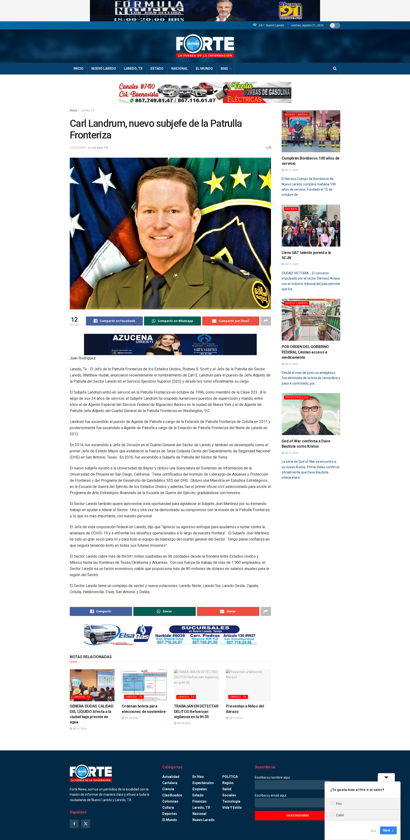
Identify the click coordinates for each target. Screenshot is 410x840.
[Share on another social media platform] (266, 321)
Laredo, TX (133, 68)
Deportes (169, 814)
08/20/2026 (131, 718)
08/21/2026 (79, 728)
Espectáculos (296, 397)
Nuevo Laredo (103, 68)
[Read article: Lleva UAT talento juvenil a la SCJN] (311, 226)
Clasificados (172, 795)
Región (227, 783)
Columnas (170, 801)
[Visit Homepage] (205, 46)
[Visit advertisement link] (205, 10)
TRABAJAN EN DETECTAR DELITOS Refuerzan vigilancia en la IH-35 (196, 711)
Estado (156, 68)
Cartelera (169, 783)
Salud (226, 789)
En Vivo (198, 777)
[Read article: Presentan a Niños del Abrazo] (248, 685)
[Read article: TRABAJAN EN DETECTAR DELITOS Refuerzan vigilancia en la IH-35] (196, 685)
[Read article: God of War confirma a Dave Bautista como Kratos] (311, 414)
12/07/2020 (77, 147)
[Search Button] (335, 68)
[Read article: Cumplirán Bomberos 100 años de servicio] (311, 131)
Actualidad (170, 777)
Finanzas (199, 801)
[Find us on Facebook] (74, 824)
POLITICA (230, 777)
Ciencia (168, 789)
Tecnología (231, 801)
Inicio (79, 68)
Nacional (179, 68)
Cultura (168, 807)
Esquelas (199, 789)
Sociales (229, 795)
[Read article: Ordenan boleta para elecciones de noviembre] (144, 685)
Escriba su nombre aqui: (272, 777)
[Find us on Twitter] (85, 824)
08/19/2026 (235, 718)
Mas (224, 68)
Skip (373, 830)
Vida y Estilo (232, 807)
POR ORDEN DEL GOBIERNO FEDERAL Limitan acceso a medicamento (305, 352)
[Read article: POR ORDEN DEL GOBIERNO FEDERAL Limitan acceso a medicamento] (311, 320)
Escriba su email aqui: (271, 795)
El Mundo (204, 68)
